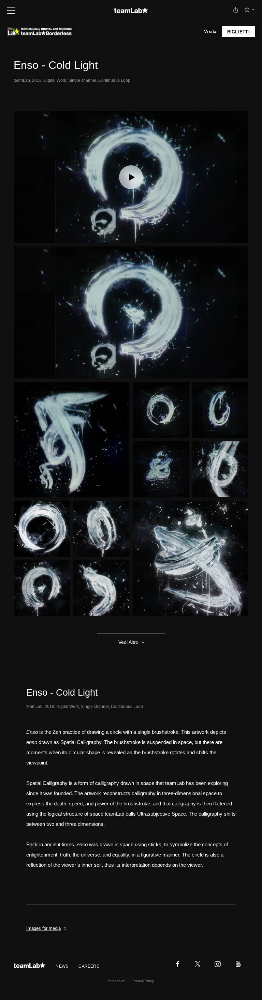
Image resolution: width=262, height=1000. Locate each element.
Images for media (43, 928)
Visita (210, 31)
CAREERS (88, 966)
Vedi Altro (128, 642)
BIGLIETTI (238, 31)
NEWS (62, 966)
